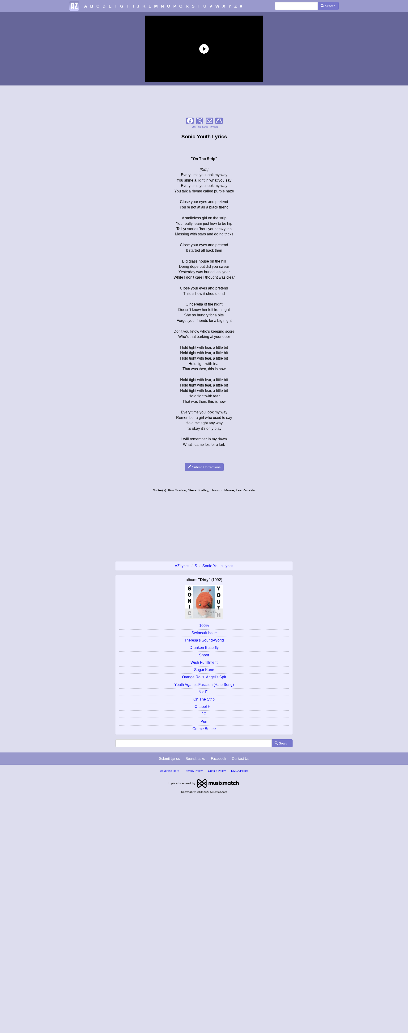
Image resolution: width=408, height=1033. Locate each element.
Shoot (204, 655)
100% (204, 626)
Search (330, 6)
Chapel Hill (204, 707)
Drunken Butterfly (204, 648)
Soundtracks (195, 759)
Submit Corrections (206, 467)
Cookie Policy (217, 771)
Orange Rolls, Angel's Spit (204, 677)
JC (204, 714)
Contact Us (240, 759)
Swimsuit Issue (204, 633)
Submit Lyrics (169, 759)
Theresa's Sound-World (204, 640)
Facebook (218, 759)
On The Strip (204, 699)
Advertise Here (169, 771)
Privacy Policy (194, 771)
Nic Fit (204, 692)
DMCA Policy (239, 771)
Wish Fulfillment (204, 662)
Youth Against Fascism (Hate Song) (204, 685)
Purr (204, 721)
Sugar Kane (204, 670)
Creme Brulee (204, 729)
